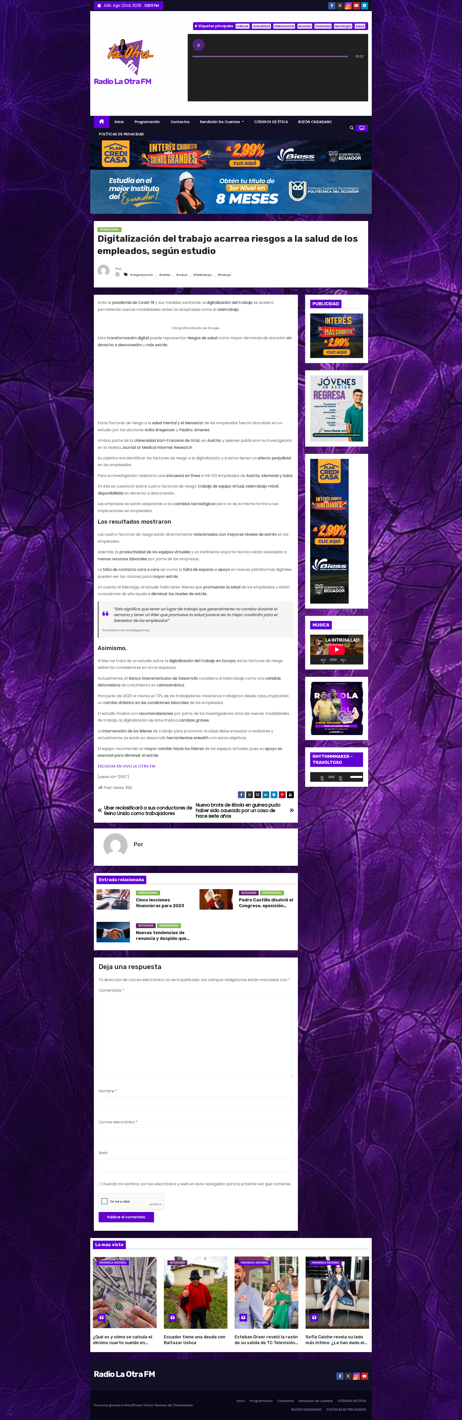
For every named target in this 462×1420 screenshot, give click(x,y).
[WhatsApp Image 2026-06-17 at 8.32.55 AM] (336, 335)
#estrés (164, 275)
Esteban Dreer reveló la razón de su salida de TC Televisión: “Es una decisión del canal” (266, 1342)
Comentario (111, 990)
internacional (284, 26)
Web (103, 1153)
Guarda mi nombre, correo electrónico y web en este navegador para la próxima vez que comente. (197, 1184)
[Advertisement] (196, 386)
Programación (147, 121)
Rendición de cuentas (220, 121)
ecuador (304, 26)
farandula (323, 26)
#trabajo (224, 275)
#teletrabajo (202, 275)
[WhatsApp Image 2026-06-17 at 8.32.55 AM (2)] (329, 531)
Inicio (119, 121)
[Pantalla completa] (357, 659)
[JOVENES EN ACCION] (336, 408)
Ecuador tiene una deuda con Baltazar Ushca (194, 1339)
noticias (243, 26)
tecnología (343, 26)
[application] (336, 649)
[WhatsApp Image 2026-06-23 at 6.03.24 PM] (231, 191)
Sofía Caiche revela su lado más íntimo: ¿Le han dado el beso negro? (335, 1342)
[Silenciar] (351, 659)
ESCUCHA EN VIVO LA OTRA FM (126, 766)
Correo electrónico (118, 1122)
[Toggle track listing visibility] (358, 66)
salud (360, 26)
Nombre (108, 1091)
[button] (352, 128)
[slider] (355, 776)
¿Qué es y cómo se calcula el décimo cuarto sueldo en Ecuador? (122, 1342)
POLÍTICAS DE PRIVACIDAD (121, 134)
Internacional (109, 229)
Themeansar (183, 1405)
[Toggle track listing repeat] (216, 66)
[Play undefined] (198, 45)
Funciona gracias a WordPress (118, 1405)
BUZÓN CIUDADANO (315, 121)
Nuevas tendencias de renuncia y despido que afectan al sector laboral (163, 938)
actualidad (261, 26)
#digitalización (141, 275)
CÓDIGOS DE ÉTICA (271, 121)
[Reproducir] (316, 659)
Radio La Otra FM (122, 81)
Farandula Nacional (113, 1262)
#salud (181, 275)
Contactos (180, 121)
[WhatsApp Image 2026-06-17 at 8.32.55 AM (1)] (231, 154)
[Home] (101, 122)
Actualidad (248, 893)
